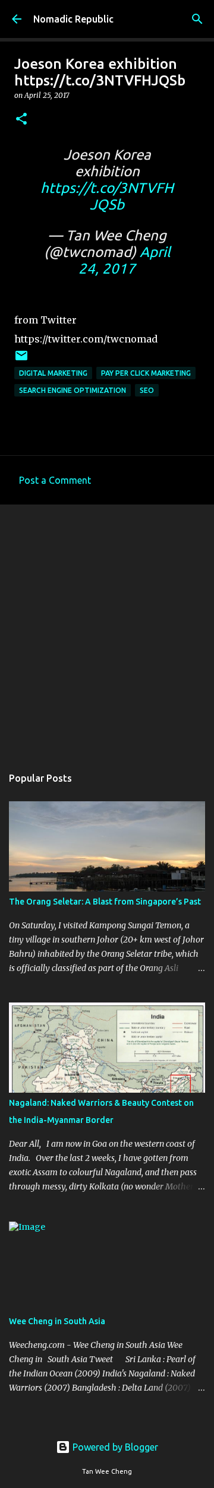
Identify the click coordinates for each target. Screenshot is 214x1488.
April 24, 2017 (124, 260)
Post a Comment (55, 480)
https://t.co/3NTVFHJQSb (107, 196)
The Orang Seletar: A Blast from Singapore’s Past (105, 901)
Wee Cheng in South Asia (57, 1321)
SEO (147, 390)
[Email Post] (21, 360)
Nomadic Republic (73, 19)
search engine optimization (72, 390)
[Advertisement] (107, 629)
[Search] (197, 19)
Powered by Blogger (114, 1447)
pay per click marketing (146, 373)
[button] (21, 120)
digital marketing (53, 373)
